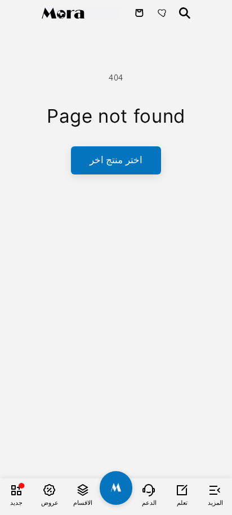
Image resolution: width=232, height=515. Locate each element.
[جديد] (16, 489)
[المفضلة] (163, 13)
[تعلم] (182, 489)
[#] (116, 488)
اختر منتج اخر (116, 160)
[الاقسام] (83, 489)
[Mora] (81, 13)
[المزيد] (215, 489)
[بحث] (184, 13)
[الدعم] (149, 489)
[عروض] (49, 489)
